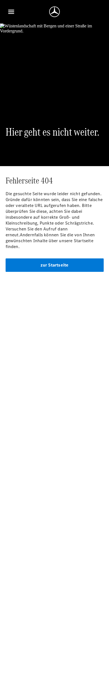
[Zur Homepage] (54, 11)
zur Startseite (55, 265)
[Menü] (11, 12)
